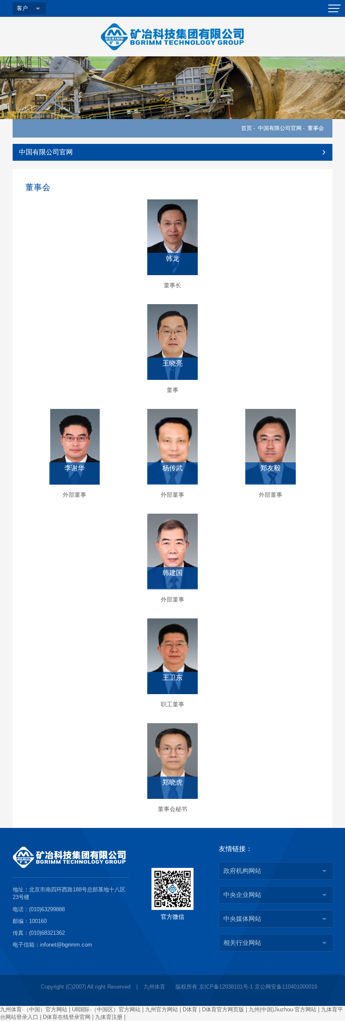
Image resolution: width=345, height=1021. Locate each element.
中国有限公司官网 (280, 128)
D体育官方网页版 (223, 1009)
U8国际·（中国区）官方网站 (106, 1009)
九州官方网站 (161, 1009)
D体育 (190, 1009)
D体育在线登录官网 (66, 1017)
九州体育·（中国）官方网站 (33, 1009)
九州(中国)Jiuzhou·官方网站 (282, 1009)
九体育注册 (108, 1017)
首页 (246, 128)
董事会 (316, 128)
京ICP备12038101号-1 (226, 987)
